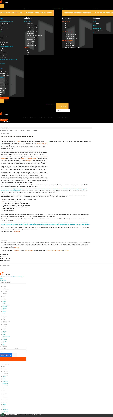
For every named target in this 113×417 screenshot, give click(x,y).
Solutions (4, 284)
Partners (95, 25)
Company (5, 293)
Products (24, 117)
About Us (95, 21)
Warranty (4, 369)
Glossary (4, 296)
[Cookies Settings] (2, 414)
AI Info (4, 368)
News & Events (97, 28)
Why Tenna (5, 294)
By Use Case (27, 21)
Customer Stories (42, 117)
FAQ (3, 298)
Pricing (4, 288)
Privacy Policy (5, 373)
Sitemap (4, 366)
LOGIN (67, 117)
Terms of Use (5, 371)
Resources (5, 291)
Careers (95, 33)
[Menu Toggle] (2, 6)
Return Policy (5, 374)
